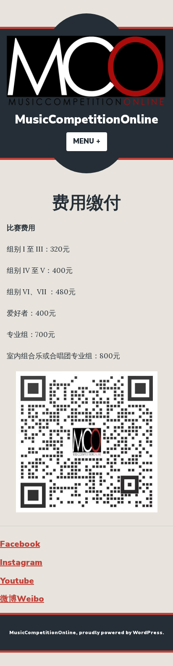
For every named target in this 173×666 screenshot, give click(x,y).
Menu (90, 141)
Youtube (17, 580)
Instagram (21, 562)
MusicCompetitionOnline (86, 119)
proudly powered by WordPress (121, 632)
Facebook (20, 544)
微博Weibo (22, 598)
